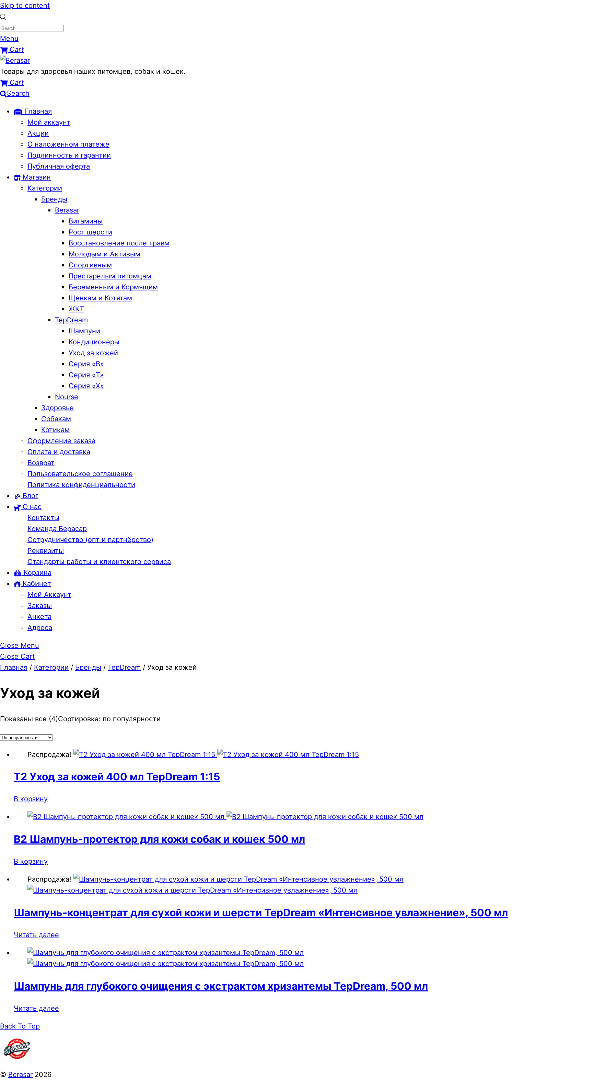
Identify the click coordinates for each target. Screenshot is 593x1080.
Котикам (55, 430)
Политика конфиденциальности (81, 485)
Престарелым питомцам (110, 276)
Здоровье (57, 408)
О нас (31, 507)
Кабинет (36, 583)
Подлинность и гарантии (69, 155)
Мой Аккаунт (49, 594)
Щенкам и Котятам (100, 298)
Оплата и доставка (58, 452)
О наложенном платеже (68, 144)
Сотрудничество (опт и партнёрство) (90, 540)
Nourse (66, 397)
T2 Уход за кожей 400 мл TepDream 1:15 (117, 776)
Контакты (43, 518)
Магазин (36, 177)
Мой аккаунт (48, 122)
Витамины (86, 221)
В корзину (31, 799)
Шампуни (84, 331)
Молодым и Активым (104, 254)
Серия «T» (86, 375)
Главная (37, 111)
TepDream (71, 320)
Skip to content (25, 5)
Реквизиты (45, 551)
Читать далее (36, 935)
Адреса (39, 627)
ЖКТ (76, 309)
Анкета (39, 616)
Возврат (41, 463)
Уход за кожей (93, 353)
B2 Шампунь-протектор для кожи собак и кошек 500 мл (159, 839)
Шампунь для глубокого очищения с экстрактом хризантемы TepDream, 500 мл (221, 986)
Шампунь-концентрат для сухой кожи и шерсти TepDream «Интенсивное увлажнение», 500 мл (261, 912)
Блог (29, 496)
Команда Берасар (57, 529)
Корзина (36, 572)
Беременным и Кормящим (113, 287)
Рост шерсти (90, 232)
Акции (38, 133)
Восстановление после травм (119, 243)
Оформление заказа (61, 441)
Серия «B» (86, 364)
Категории (44, 188)
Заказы (39, 605)
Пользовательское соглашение (80, 474)
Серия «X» (86, 386)
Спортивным (90, 265)
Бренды (54, 199)
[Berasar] (15, 60)
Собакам (56, 419)
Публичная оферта (58, 166)
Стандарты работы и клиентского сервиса (99, 562)
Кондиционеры (94, 342)
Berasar (67, 210)
